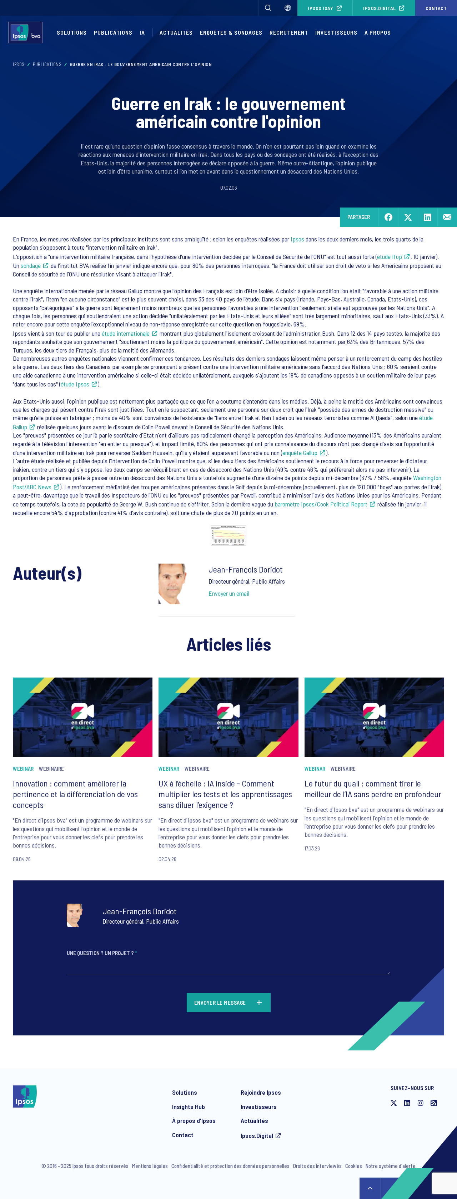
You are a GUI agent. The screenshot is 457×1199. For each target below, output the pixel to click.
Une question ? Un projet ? (102, 953)
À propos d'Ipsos (194, 1120)
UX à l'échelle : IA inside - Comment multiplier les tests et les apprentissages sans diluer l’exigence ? (225, 794)
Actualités (254, 1120)
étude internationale (126, 333)
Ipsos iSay (320, 8)
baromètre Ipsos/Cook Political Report (321, 504)
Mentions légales (150, 1166)
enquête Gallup (299, 452)
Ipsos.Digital (379, 8)
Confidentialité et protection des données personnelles (230, 1166)
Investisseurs (336, 32)
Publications (113, 32)
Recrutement (289, 32)
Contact (183, 1135)
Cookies (353, 1166)
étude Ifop (389, 256)
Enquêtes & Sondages (231, 32)
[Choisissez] (288, 8)
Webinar (23, 768)
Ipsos (19, 64)
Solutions (72, 32)
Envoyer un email (229, 593)
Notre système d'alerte (391, 1166)
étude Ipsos (75, 384)
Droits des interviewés (317, 1166)
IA (142, 32)
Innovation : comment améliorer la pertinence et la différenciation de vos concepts (75, 794)
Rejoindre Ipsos (261, 1092)
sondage (31, 265)
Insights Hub (188, 1106)
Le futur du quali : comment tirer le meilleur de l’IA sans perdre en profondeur (373, 788)
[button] (268, 8)
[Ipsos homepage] (27, 32)
